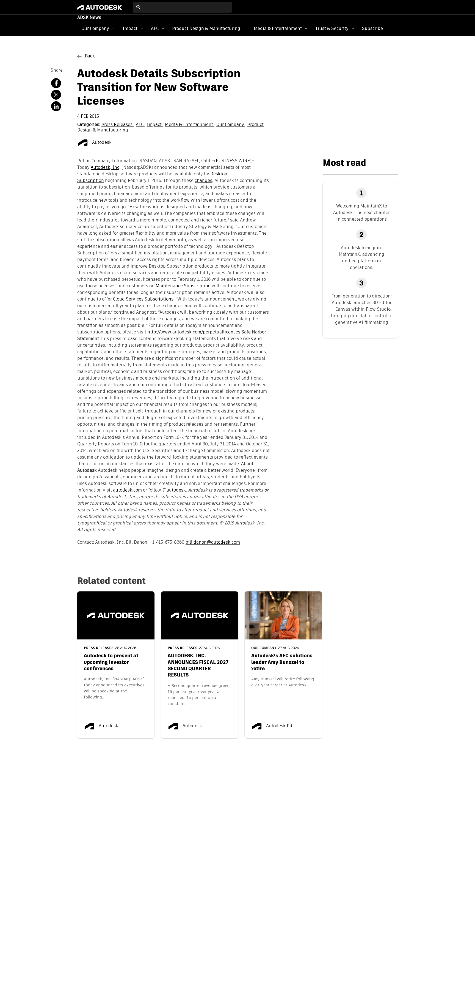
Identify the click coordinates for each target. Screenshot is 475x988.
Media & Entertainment (278, 28)
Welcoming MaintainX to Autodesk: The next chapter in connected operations (361, 212)
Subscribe (372, 28)
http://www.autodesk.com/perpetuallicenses (193, 332)
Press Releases (117, 125)
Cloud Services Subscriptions (143, 299)
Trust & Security (332, 28)
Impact (130, 28)
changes (203, 181)
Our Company (95, 28)
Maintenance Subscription (183, 286)
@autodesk (174, 490)
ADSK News (89, 18)
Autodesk (101, 143)
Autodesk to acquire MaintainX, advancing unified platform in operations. (361, 258)
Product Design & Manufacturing (206, 28)
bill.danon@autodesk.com (213, 542)
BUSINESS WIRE (233, 161)
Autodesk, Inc (105, 167)
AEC (155, 28)
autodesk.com (127, 490)
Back (90, 56)
